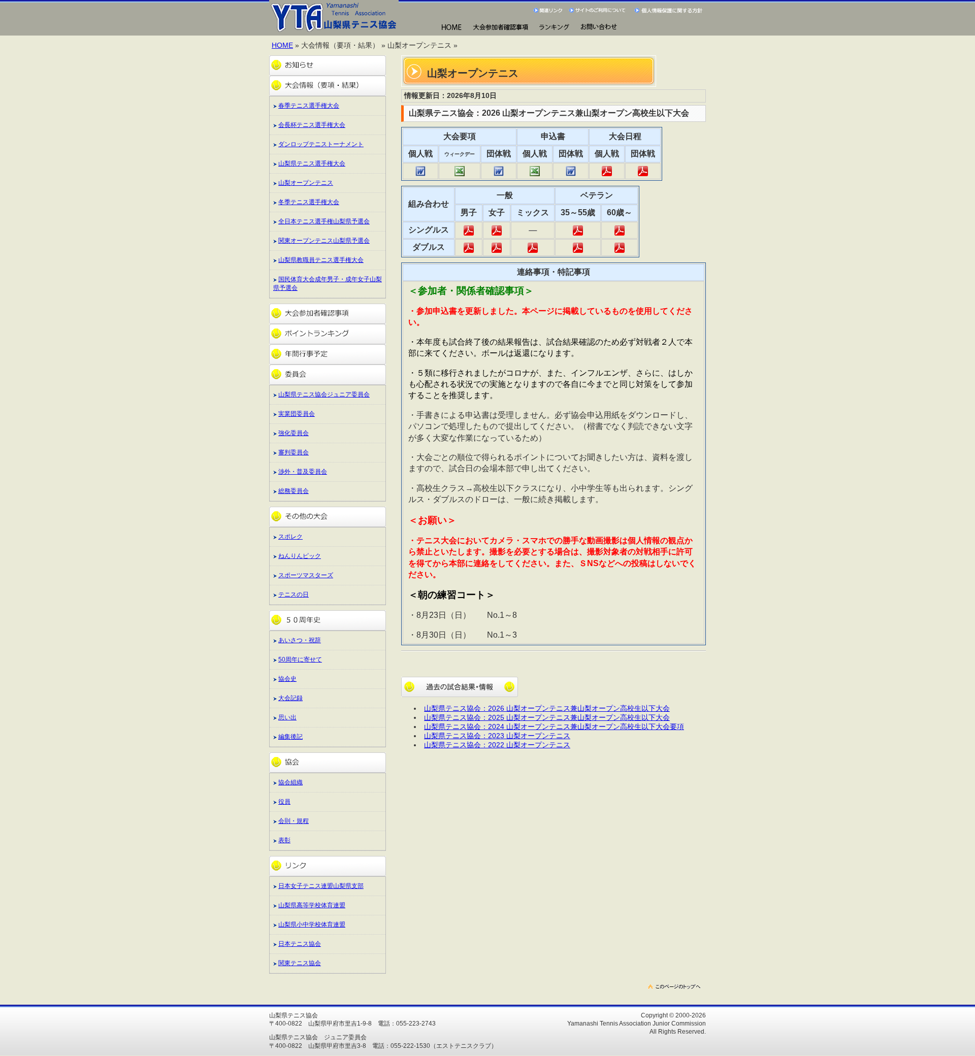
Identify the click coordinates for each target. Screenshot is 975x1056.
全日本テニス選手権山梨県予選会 (324, 221)
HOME (451, 28)
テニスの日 (293, 594)
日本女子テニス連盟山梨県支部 (321, 885)
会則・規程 (293, 820)
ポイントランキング (327, 334)
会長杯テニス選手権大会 (311, 124)
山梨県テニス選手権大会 (311, 163)
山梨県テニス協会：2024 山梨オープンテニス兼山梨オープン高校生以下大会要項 (554, 727)
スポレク (290, 536)
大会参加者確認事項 (327, 314)
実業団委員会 (296, 413)
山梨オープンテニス (305, 182)
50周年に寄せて (300, 659)
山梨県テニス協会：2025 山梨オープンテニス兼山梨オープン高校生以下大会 (547, 717)
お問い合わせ (598, 28)
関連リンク (548, 10)
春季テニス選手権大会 (308, 105)
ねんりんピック (299, 555)
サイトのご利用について (599, 10)
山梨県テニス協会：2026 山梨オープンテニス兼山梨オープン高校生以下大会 (547, 708)
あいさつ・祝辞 (299, 640)
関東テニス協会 (299, 963)
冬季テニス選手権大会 (308, 202)
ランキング (554, 28)
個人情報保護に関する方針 (669, 10)
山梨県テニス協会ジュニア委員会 (324, 394)
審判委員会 (293, 452)
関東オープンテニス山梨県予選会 (324, 240)
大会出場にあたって (500, 28)
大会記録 (290, 698)
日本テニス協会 (299, 943)
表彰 (284, 840)
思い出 (287, 717)
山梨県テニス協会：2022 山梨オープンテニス (497, 745)
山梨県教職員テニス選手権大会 (321, 259)
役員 (284, 801)
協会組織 (290, 782)
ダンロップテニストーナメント (321, 144)
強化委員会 (293, 433)
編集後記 (290, 736)
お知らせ (327, 65)
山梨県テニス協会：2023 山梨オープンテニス (497, 736)
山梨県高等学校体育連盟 (311, 905)
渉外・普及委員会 (302, 471)
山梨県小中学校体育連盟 (311, 924)
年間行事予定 (327, 354)
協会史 (287, 678)
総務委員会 (293, 490)
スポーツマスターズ (305, 575)
